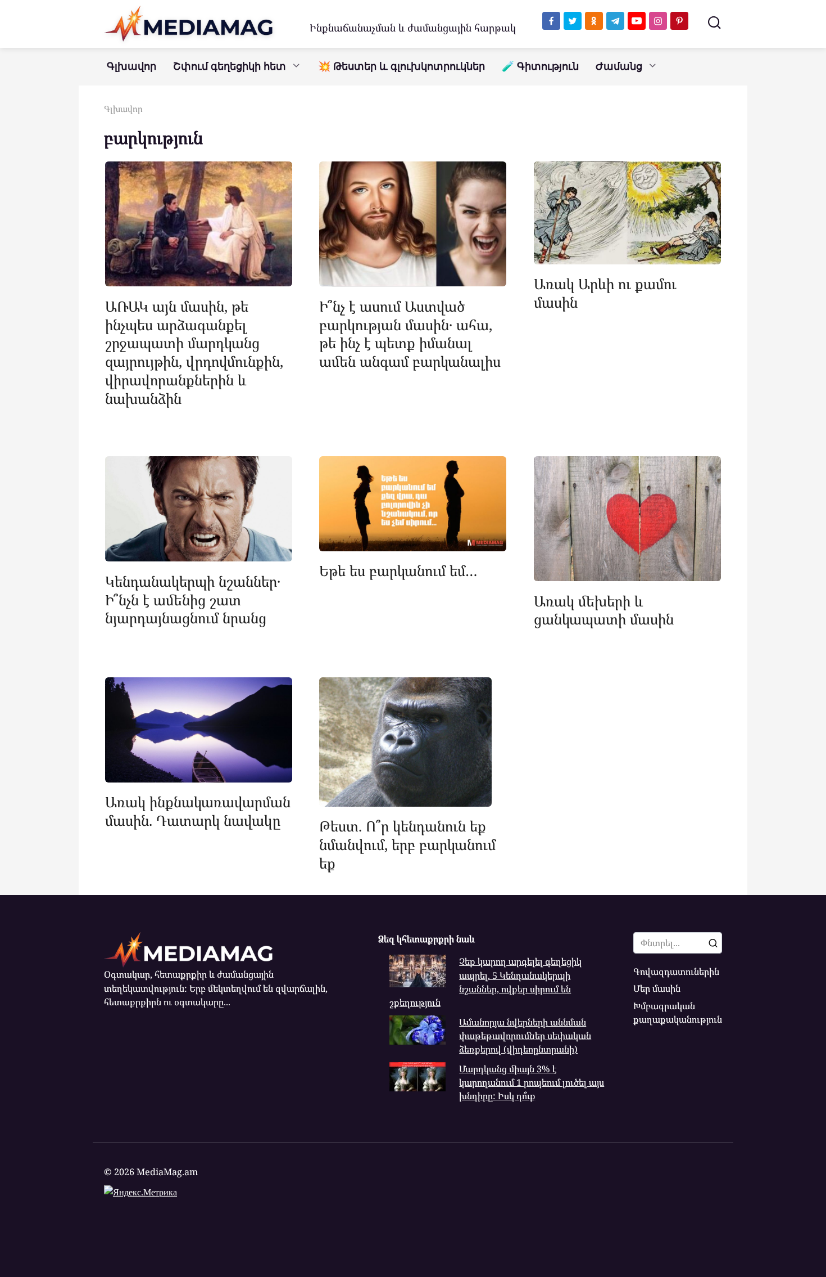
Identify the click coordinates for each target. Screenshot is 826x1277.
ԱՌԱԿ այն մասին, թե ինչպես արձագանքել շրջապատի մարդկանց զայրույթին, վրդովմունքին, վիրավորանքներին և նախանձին (194, 351)
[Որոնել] (713, 943)
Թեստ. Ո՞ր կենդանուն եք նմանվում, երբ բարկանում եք (407, 844)
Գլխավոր (131, 66)
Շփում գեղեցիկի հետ (229, 66)
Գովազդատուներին (676, 971)
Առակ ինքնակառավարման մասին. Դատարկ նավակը (198, 811)
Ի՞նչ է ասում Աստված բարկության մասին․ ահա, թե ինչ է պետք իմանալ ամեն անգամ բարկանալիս (410, 333)
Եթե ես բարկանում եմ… (398, 570)
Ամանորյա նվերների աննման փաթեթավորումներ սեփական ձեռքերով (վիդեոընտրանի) (525, 1036)
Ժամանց (619, 66)
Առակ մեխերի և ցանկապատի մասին (604, 609)
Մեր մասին (656, 988)
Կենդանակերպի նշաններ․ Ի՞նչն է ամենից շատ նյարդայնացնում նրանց (192, 599)
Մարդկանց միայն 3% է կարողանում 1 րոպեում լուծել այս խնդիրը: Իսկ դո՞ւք (531, 1083)
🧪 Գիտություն (540, 66)
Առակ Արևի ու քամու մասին (605, 293)
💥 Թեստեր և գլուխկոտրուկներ (401, 66)
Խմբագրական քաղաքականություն (677, 1013)
